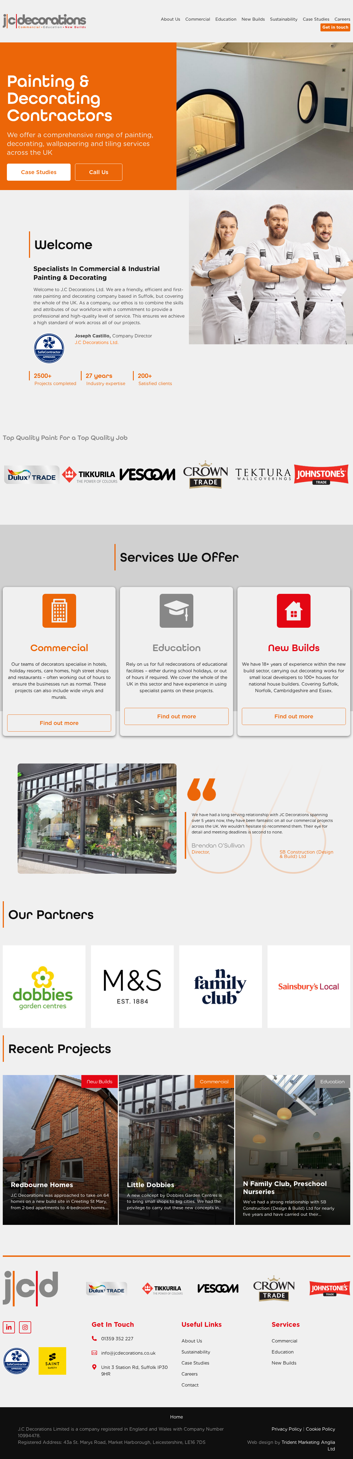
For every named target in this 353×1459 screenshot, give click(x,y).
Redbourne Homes (42, 1185)
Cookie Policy (320, 1429)
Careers (342, 19)
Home (176, 1417)
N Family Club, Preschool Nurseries (285, 1188)
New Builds (253, 19)
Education (225, 19)
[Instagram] (25, 1327)
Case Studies (316, 19)
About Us (170, 19)
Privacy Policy (287, 1429)
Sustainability (284, 19)
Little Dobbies (150, 1185)
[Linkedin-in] (9, 1327)
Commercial (197, 19)
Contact (190, 1385)
